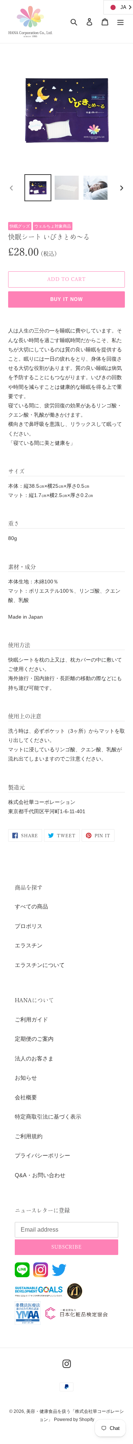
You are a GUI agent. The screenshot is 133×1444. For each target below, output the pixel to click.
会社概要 (26, 1097)
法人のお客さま (34, 1058)
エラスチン (28, 945)
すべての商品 (31, 906)
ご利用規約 (28, 1136)
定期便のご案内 (34, 1039)
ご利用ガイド (31, 1019)
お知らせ (26, 1077)
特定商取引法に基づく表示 (48, 1116)
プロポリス (28, 926)
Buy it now (66, 299)
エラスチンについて (40, 965)
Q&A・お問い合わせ (40, 1175)
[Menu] (120, 22)
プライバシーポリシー (42, 1155)
